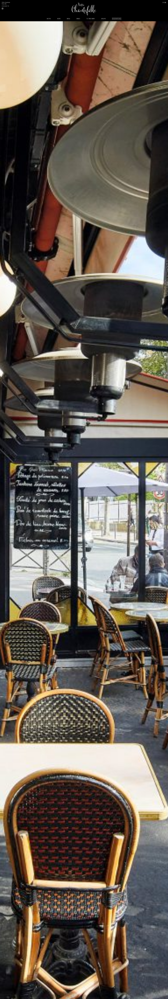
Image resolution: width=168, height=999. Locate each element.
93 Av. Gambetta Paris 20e (6, 3)
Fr (163, 2)
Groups (103, 19)
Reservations (116, 19)
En (165, 2)
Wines (78, 19)
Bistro (49, 19)
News (59, 19)
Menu (68, 19)
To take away (90, 19)
